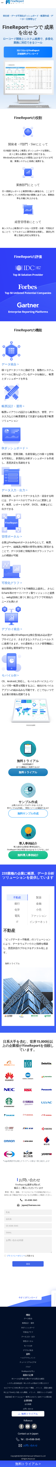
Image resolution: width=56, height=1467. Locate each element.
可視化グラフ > (12, 583)
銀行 (17, 903)
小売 (38, 909)
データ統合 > (10, 364)
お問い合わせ (28, 1409)
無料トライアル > (28, 1463)
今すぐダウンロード (28, 1297)
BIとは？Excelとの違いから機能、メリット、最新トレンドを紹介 (28, 1392)
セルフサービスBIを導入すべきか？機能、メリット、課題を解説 (28, 1388)
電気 (17, 916)
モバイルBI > (10, 675)
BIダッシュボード (28, 1327)
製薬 (38, 897)
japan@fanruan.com (31, 1205)
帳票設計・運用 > (13, 406)
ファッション (39, 916)
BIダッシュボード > (15, 448)
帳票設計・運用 (28, 1323)
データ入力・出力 (28, 1336)
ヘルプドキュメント (27, 1357)
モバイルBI (28, 1346)
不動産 (17, 897)
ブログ (27, 1367)
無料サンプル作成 (28, 813)
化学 (17, 909)
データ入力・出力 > (15, 490)
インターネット (38, 922)
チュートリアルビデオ (28, 1362)
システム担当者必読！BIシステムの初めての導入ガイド (28, 1383)
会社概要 (28, 1404)
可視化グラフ (28, 1332)
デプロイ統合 (28, 1350)
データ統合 (28, 1318)
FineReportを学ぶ (28, 1371)
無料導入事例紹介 (28, 855)
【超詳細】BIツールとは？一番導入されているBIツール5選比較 (28, 1397)
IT (17, 922)
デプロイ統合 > (12, 629)
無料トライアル (28, 772)
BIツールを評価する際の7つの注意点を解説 (28, 1378)
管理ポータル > (12, 536)
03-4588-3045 (31, 1200)
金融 (38, 903)
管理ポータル (28, 1341)
